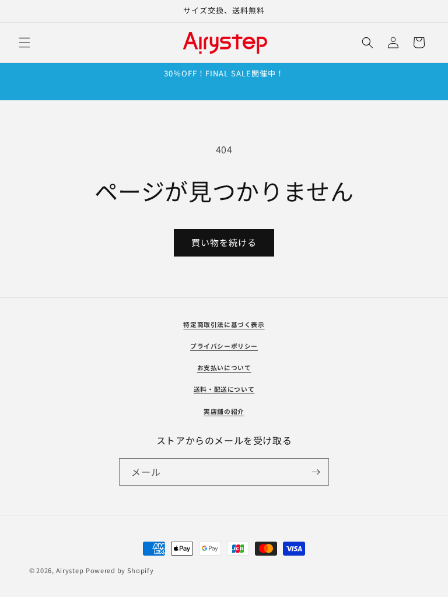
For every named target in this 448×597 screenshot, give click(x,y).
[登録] (315, 472)
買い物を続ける (224, 242)
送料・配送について (224, 389)
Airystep (70, 570)
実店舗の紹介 (224, 411)
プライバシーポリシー (224, 346)
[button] (24, 42)
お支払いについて (224, 367)
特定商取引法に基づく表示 (223, 324)
